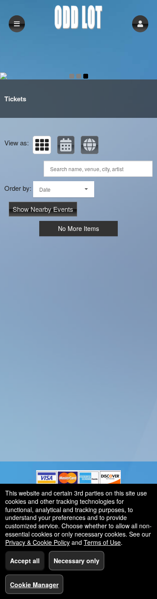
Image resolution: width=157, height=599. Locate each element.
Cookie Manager (34, 584)
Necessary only (76, 560)
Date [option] (45, 189)
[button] (140, 23)
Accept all (25, 560)
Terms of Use (102, 542)
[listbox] (63, 189)
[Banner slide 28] (78, 75)
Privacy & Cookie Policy (37, 542)
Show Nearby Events (43, 208)
